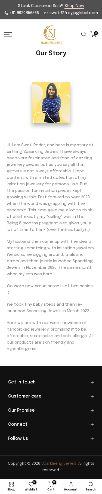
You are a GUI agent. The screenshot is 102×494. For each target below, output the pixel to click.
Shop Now (74, 6)
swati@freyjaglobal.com (73, 13)
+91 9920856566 (23, 13)
